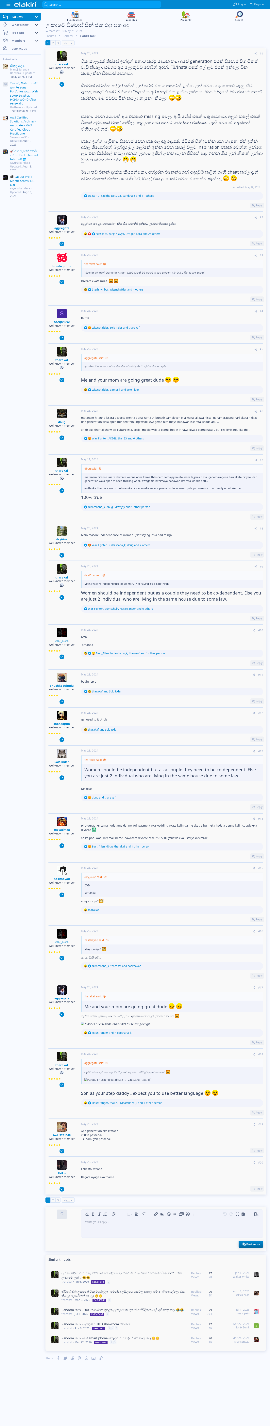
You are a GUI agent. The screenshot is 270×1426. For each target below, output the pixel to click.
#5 (261, 349)
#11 (260, 675)
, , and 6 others (118, 438)
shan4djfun (62, 724)
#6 (261, 411)
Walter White (241, 1276)
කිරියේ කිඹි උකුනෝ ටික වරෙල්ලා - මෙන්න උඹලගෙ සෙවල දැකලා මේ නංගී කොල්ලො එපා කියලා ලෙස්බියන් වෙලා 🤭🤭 (123, 1293)
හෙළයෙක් (61, 641)
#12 (260, 713)
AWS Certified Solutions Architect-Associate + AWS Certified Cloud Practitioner (23, 125)
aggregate (61, 228)
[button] (8, 4)
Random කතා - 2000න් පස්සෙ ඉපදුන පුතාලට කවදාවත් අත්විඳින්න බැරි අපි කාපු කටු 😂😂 (122, 1310)
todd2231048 (62, 1135)
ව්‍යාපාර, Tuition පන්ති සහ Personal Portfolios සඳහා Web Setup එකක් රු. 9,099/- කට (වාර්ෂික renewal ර (24, 93)
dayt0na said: (92, 575)
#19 (260, 1124)
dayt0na (62, 539)
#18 (260, 1054)
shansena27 (241, 1341)
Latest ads (10, 59)
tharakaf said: (93, 264)
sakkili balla (242, 1295)
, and (116, 327)
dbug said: (90, 468)
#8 (261, 528)
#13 (260, 751)
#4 (261, 311)
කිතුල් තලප (17, 66)
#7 (261, 460)
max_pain (243, 1313)
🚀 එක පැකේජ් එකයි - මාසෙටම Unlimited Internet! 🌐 (24, 155)
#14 (260, 819)
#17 (260, 987)
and (107, 691)
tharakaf (54, 31)
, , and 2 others (121, 545)
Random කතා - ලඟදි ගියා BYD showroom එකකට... (96, 1324)
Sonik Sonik (242, 1327)
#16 (260, 931)
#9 (261, 566)
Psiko (62, 1173)
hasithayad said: (94, 940)
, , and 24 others (128, 234)
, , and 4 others (117, 289)
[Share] (255, 53)
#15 (260, 868)
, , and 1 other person (119, 507)
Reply (259, 205)
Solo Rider (62, 762)
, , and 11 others (121, 196)
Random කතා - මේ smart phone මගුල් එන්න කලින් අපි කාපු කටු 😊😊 (110, 1338)
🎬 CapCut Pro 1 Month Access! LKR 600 (22, 181)
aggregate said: (94, 358)
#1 (261, 53)
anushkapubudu (62, 686)
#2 (261, 217)
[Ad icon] (5, 84)
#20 (260, 1162)
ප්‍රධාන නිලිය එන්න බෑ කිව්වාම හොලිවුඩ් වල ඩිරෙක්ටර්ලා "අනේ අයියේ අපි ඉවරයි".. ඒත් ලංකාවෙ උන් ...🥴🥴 (121, 1275)
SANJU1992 (62, 322)
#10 (260, 630)
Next (66, 43)
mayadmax (62, 830)
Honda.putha (61, 266)
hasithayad (62, 879)
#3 (261, 255)
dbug (61, 422)
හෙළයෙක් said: (93, 877)
